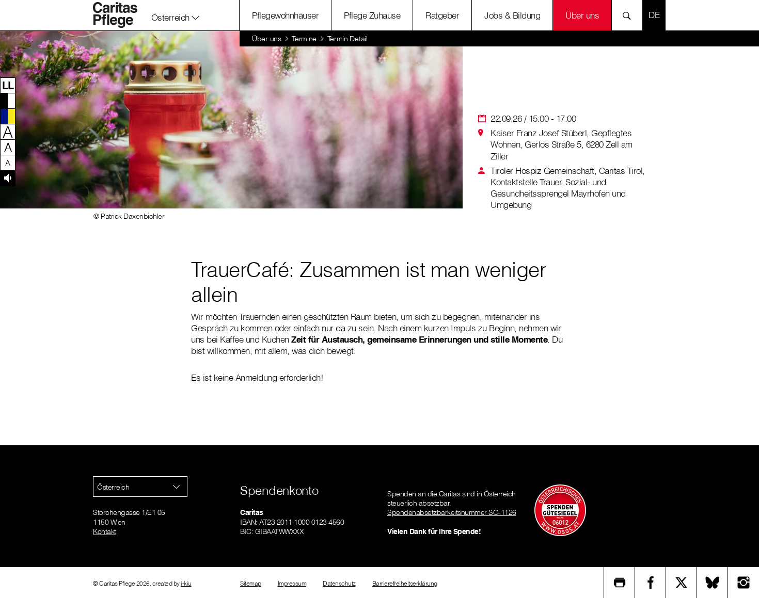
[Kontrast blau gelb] (7, 116)
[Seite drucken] (619, 582)
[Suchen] (629, 15)
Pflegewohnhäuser (285, 15)
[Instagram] (743, 582)
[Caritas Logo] (121, 15)
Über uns (582, 15)
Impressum (292, 583)
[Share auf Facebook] (650, 582)
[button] (175, 15)
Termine (304, 38)
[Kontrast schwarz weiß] (7, 100)
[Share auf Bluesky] (712, 582)
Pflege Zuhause (372, 15)
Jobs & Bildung (512, 15)
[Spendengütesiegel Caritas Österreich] (560, 509)
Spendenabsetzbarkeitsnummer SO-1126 (451, 512)
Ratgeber (442, 15)
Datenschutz (339, 583)
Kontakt (104, 531)
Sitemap (250, 583)
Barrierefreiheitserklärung (404, 583)
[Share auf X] (681, 582)
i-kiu (186, 583)
